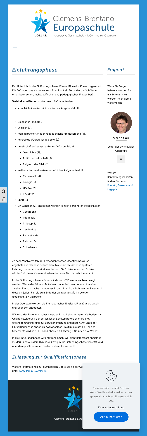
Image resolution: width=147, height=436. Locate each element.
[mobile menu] (15, 46)
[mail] (121, 159)
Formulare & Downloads (32, 370)
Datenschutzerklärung (111, 407)
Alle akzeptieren (111, 417)
